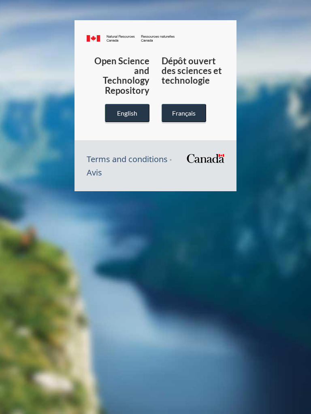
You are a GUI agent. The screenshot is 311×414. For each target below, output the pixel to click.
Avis (94, 172)
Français (184, 113)
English (127, 113)
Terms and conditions (127, 159)
